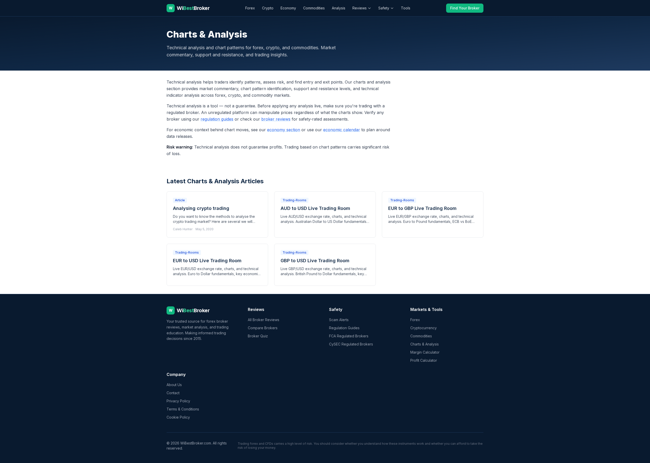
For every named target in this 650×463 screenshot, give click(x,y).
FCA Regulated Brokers (348, 336)
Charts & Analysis (424, 344)
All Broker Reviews (263, 320)
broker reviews (275, 119)
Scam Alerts (339, 320)
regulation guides (217, 119)
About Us (174, 385)
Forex (250, 8)
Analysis (338, 8)
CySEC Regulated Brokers (351, 344)
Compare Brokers (263, 328)
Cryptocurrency (423, 328)
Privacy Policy (178, 401)
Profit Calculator (423, 360)
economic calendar (341, 129)
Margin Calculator (425, 352)
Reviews (359, 8)
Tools (405, 8)
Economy (288, 8)
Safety (383, 8)
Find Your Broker (464, 8)
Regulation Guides (344, 328)
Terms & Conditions (183, 409)
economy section (283, 129)
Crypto (267, 8)
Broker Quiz (258, 336)
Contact (173, 393)
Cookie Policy (178, 417)
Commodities (314, 8)
